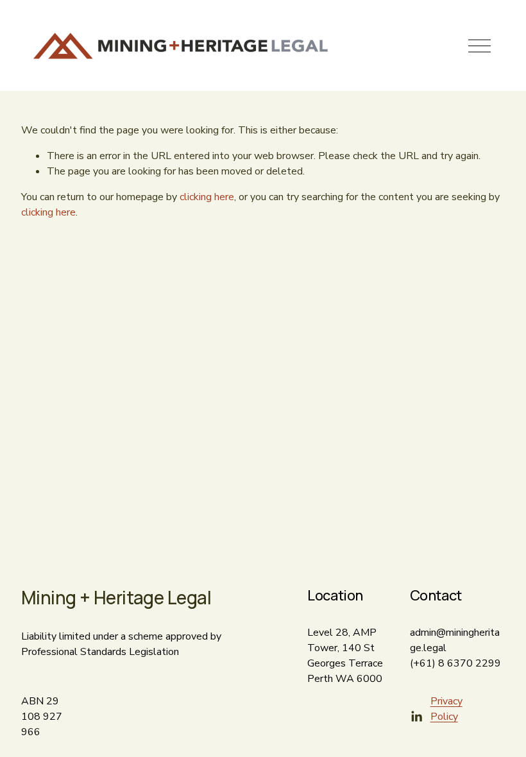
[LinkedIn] (416, 716)
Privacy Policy (446, 709)
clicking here (207, 197)
